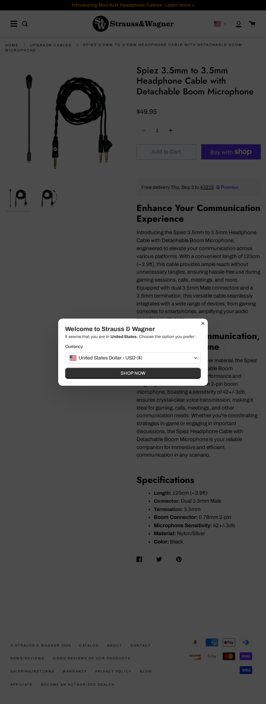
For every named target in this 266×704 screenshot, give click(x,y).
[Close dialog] (203, 323)
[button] (133, 358)
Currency (74, 346)
